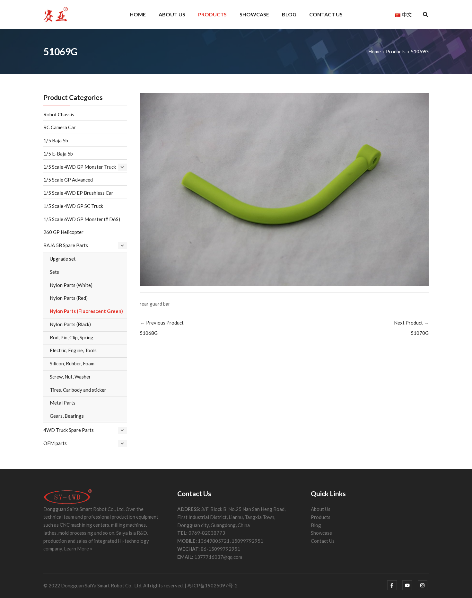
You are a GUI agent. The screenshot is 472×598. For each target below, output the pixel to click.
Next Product (411, 328)
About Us (320, 509)
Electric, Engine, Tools (73, 350)
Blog (316, 525)
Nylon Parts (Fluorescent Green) (86, 311)
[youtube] (409, 585)
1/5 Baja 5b (55, 140)
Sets (54, 272)
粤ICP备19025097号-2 (212, 585)
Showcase (321, 533)
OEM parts (55, 443)
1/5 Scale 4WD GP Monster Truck (79, 167)
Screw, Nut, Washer (70, 376)
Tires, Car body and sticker (78, 390)
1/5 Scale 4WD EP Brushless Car (78, 193)
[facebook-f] (394, 585)
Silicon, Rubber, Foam (72, 363)
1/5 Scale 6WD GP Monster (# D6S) (81, 219)
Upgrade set (63, 259)
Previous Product (162, 328)
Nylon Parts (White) (71, 285)
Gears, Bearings (67, 416)
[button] (426, 15)
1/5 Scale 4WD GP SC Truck (73, 206)
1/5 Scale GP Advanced (68, 180)
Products (320, 517)
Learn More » (78, 548)
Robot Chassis (58, 114)
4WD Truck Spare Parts (68, 430)
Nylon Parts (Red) (69, 298)
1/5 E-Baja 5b (58, 153)
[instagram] (423, 585)
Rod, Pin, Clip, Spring (71, 337)
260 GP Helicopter (63, 232)
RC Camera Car (59, 127)
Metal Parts (62, 403)
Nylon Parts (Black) (70, 324)
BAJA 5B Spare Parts (65, 245)
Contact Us (323, 541)
